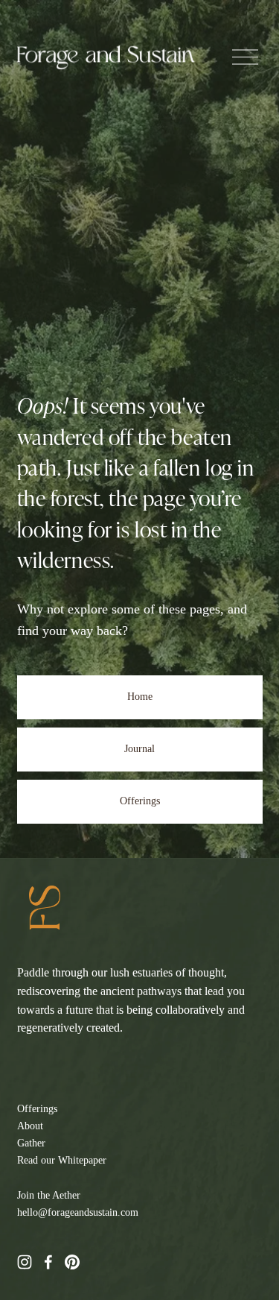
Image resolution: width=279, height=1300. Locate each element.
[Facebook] (48, 1262)
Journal (139, 748)
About (30, 1126)
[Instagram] (24, 1262)
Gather (31, 1143)
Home (140, 696)
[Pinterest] (72, 1262)
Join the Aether (48, 1195)
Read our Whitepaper (61, 1160)
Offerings (140, 801)
